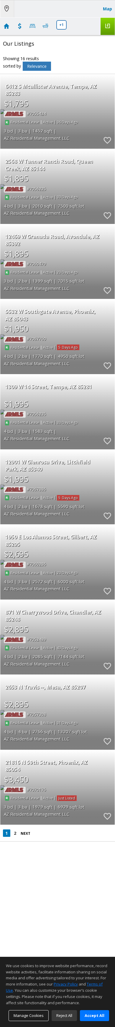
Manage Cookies (29, 1015)
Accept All (94, 1015)
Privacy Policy (66, 984)
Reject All (64, 1015)
